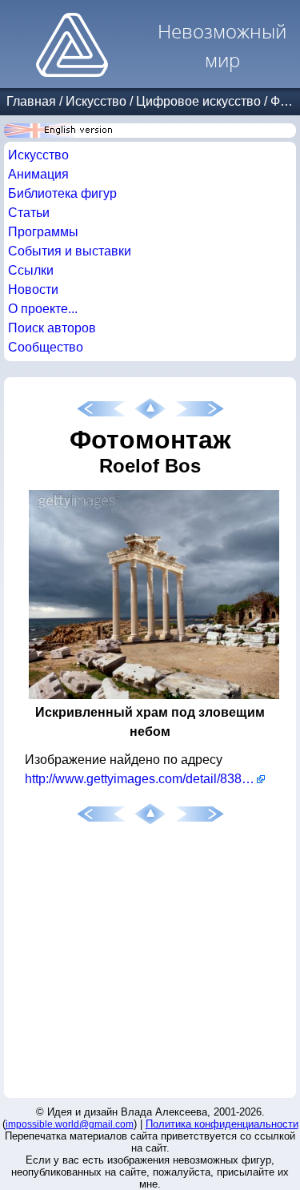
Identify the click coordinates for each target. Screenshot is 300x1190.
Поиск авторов (52, 328)
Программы (43, 232)
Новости (33, 289)
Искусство (96, 101)
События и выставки (69, 251)
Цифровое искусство (198, 101)
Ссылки (31, 270)
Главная (31, 101)
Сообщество (45, 347)
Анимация (38, 174)
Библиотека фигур (62, 193)
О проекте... (43, 309)
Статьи (29, 212)
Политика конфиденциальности (222, 1124)
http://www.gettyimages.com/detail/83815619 (145, 779)
